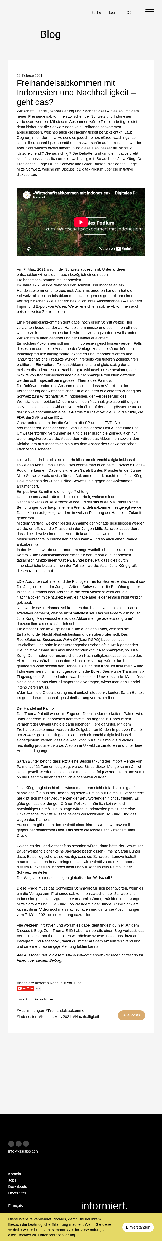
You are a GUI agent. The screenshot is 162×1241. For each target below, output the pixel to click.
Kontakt (14, 1174)
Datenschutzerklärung (56, 1235)
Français (15, 1206)
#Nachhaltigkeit (86, 1017)
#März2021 (61, 1017)
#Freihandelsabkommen (66, 1010)
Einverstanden (138, 1227)
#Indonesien (27, 1017)
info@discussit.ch (23, 1151)
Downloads (17, 1187)
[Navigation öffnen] (149, 11)
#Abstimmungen (30, 1010)
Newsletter (17, 1193)
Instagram (26, 941)
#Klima (45, 1017)
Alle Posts (131, 1015)
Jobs (12, 1180)
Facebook (51, 941)
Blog (118, 930)
